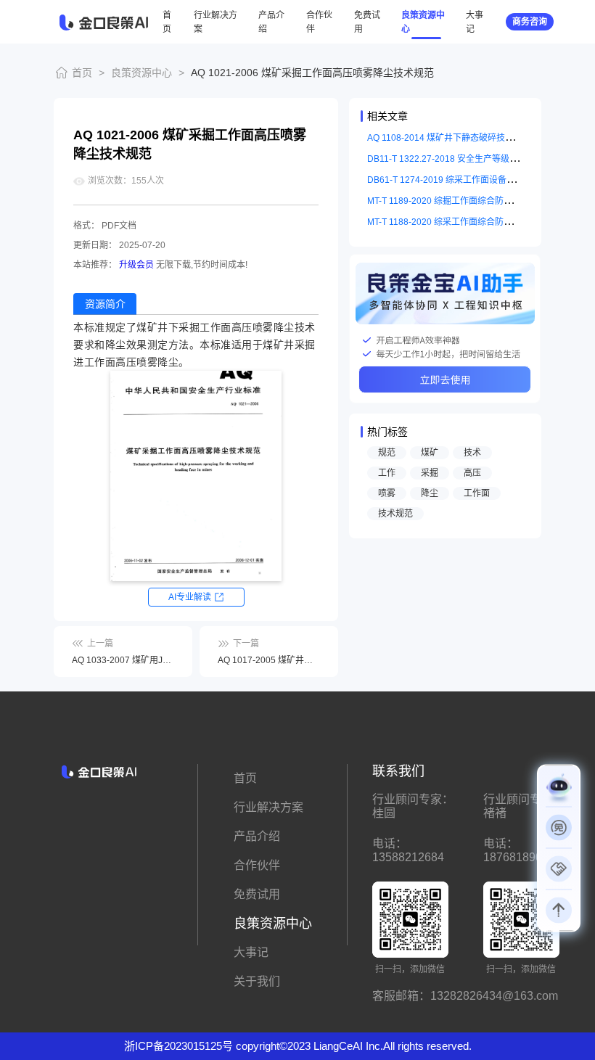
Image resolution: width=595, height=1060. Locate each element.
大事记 (251, 952)
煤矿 (429, 453)
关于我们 (257, 981)
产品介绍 (257, 836)
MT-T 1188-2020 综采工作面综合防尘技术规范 (457, 222)
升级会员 (136, 265)
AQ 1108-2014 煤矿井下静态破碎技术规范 (449, 138)
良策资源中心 (141, 72)
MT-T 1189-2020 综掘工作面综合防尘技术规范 (457, 201)
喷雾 (386, 493)
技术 (472, 453)
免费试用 (257, 894)
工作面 (477, 493)
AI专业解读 (189, 597)
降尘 (429, 493)
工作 (386, 473)
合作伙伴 (257, 865)
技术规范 (395, 514)
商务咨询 (529, 22)
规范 (386, 453)
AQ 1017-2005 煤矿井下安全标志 (269, 660)
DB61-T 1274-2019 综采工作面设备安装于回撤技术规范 (476, 180)
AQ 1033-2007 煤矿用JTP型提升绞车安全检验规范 (123, 660)
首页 (82, 72)
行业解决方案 (268, 807)
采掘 (429, 473)
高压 (472, 473)
